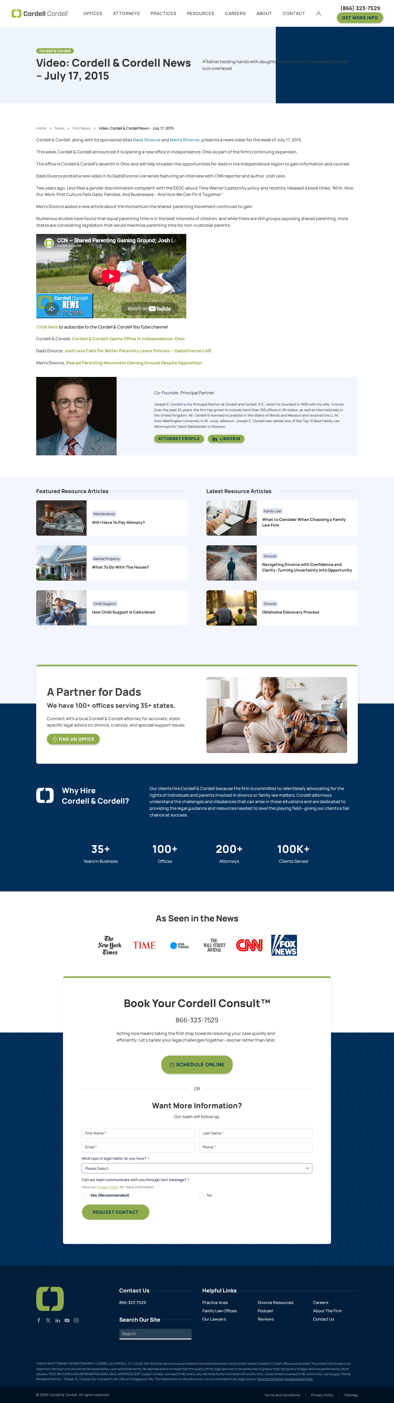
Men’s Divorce (184, 140)
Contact (294, 13)
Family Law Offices (219, 1311)
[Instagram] (76, 1320)
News (59, 128)
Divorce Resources (275, 1302)
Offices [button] (93, 13)
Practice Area (215, 1302)
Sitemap (351, 1395)
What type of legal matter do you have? (115, 1158)
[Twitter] (48, 1320)
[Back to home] (40, 13)
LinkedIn (230, 438)
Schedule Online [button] (200, 1064)
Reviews (266, 1319)
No (209, 1195)
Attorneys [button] (126, 13)
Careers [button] (235, 13)
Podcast (265, 1311)
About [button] (264, 13)
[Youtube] (67, 1320)
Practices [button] (163, 13)
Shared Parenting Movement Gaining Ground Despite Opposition (134, 363)
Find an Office (76, 739)
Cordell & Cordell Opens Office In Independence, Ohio (128, 339)
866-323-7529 (197, 1019)
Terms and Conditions (282, 1395)
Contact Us (323, 1319)
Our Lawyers (214, 1319)
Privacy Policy (108, 1187)
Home (41, 128)
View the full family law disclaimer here (285, 1379)
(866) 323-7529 (360, 8)
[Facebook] (39, 1320)
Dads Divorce (147, 140)
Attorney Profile (179, 438)
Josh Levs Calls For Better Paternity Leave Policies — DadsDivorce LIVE (137, 351)
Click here (47, 327)
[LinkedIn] (57, 1320)
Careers (320, 1302)
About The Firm (327, 1311)
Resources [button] (200, 13)
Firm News (81, 128)
